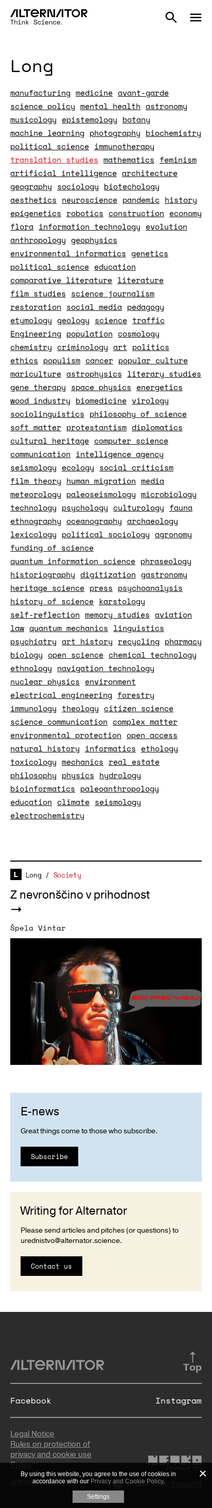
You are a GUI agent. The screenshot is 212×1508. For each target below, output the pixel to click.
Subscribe (49, 1156)
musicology (33, 119)
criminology (82, 347)
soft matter (35, 427)
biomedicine (101, 400)
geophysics (94, 240)
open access (152, 735)
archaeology (152, 521)
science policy (42, 106)
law (17, 628)
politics (150, 347)
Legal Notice (32, 1434)
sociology (78, 186)
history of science (52, 601)
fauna (180, 507)
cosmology (139, 333)
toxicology (33, 761)
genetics (149, 253)
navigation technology (105, 668)
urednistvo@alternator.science (70, 1241)
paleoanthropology (119, 788)
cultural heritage (49, 440)
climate (73, 802)
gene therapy (38, 387)
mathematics (128, 159)
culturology (138, 507)
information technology (89, 226)
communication (40, 454)
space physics (101, 387)
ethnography (35, 521)
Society (67, 875)
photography (115, 132)
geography (31, 186)
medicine (94, 92)
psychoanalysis (150, 587)
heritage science (47, 587)
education (115, 266)
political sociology (106, 534)
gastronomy (164, 574)
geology (73, 320)
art (120, 347)
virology (150, 400)
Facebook (30, 1400)
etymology (31, 320)
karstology (122, 601)
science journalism (112, 293)
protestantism (96, 427)
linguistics (138, 628)
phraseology (165, 561)
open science (75, 654)
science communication (59, 721)
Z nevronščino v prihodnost (80, 895)
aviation (173, 614)
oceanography (94, 521)
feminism (178, 159)
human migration (101, 480)
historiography (42, 574)
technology (33, 507)
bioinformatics (42, 788)
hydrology (120, 775)
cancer (99, 360)
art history (87, 641)
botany (136, 119)
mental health (110, 106)
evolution (166, 226)
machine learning (47, 132)
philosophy (33, 775)
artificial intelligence (63, 173)
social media (94, 306)
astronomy (166, 106)
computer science (131, 440)
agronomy (173, 534)
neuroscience (89, 199)
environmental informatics (68, 253)
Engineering (35, 333)
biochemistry (173, 132)
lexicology (33, 534)
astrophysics (94, 373)
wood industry (40, 400)
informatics (110, 748)
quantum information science (72, 561)
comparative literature (61, 280)
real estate (134, 761)
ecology (78, 467)
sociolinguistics (47, 413)
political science (49, 146)
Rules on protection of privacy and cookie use (51, 1449)
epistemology (89, 119)
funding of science (52, 547)
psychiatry (33, 641)
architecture (150, 173)
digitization (108, 574)
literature (140, 280)
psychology (85, 507)
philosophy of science (138, 413)
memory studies (117, 614)
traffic (148, 320)
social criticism (136, 467)
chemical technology (153, 654)
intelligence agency (120, 454)
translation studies (54, 159)
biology (26, 654)
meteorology (35, 494)
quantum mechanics (68, 628)
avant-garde (143, 92)
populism (61, 360)
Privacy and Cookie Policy (127, 1481)
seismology (33, 467)
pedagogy (145, 306)
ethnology (31, 668)
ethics (24, 360)
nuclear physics (45, 681)
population (89, 333)
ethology (159, 748)
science (111, 320)
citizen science (138, 708)
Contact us (51, 1266)
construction (136, 213)
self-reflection (45, 614)
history (181, 199)
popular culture (153, 360)
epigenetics (35, 213)
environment (110, 681)
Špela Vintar (38, 927)
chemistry (31, 347)
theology (80, 708)
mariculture (35, 373)
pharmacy (183, 641)
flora (21, 226)
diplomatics (157, 427)
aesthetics (33, 199)
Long (34, 875)
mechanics (82, 761)
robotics (84, 213)
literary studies (164, 373)
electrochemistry (47, 815)
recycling (139, 641)
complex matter (145, 721)
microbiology (169, 494)
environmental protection (65, 735)
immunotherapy (124, 146)
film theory (35, 480)
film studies (38, 293)
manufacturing (40, 92)
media (152, 480)
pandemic (141, 199)
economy (185, 213)
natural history (45, 748)
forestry (135, 694)
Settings (98, 1496)
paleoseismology (101, 494)
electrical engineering (61, 694)
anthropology (38, 240)
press (101, 587)
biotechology (132, 186)
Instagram (178, 1400)
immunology (33, 708)
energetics (159, 387)
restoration (35, 306)
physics (78, 775)
